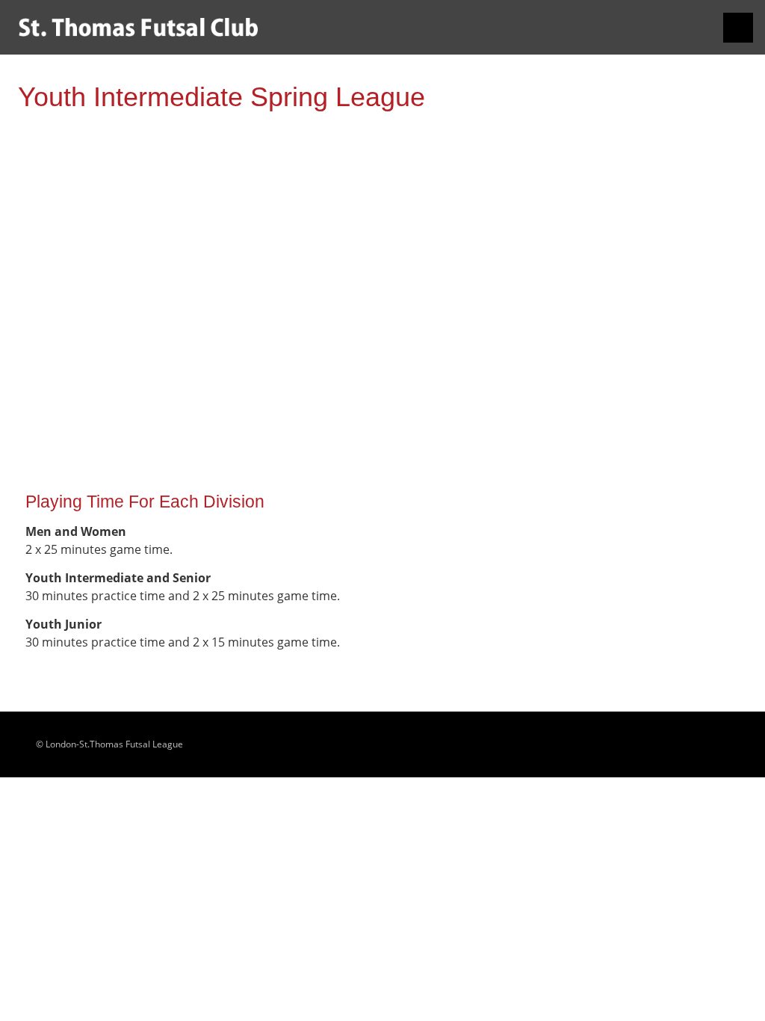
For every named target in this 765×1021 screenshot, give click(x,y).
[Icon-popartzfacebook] (732, 744)
